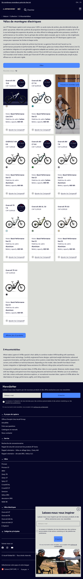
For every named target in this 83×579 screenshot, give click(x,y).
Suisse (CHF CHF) (10, 569)
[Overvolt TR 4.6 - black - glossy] (7, 294)
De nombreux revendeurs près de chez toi (16, 2)
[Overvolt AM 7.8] (67, 158)
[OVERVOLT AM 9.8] (15, 158)
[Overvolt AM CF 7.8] (41, 97)
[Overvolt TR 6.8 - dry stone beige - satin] (59, 231)
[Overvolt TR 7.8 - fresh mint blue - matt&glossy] (7, 231)
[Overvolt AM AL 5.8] (41, 222)
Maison (5, 16)
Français (24, 569)
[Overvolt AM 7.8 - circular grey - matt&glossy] (59, 167)
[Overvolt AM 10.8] (15, 97)
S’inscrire (61, 395)
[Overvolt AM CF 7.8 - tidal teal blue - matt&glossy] (33, 106)
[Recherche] (25, 10)
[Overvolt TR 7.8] (15, 222)
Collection (13, 16)
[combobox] (50, 10)
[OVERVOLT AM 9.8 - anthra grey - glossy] (7, 167)
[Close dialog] (78, 509)
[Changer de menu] (80, 9)
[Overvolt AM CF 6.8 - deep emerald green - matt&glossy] (33, 167)
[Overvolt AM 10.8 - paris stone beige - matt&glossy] (7, 106)
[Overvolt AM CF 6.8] (41, 158)
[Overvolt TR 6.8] (67, 222)
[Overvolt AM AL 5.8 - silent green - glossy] (33, 231)
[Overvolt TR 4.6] (15, 285)
